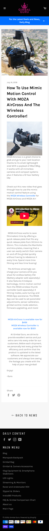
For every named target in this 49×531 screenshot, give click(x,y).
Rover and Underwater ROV (16, 487)
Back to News (25, 415)
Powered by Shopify (28, 517)
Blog (5, 453)
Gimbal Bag (8, 462)
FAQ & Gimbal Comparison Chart (19, 500)
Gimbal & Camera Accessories (18, 466)
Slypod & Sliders (11, 491)
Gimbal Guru (15, 517)
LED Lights (8, 478)
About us (7, 504)
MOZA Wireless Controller (23, 195)
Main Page (8, 508)
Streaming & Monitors (14, 482)
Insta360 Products (12, 495)
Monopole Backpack (13, 457)
